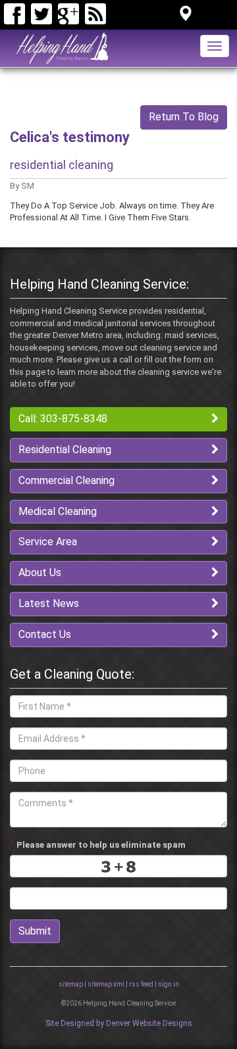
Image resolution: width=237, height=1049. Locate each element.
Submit (34, 931)
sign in (168, 984)
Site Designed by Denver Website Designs (118, 1023)
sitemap (71, 984)
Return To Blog (184, 116)
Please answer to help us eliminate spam (98, 844)
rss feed (141, 984)
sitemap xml (106, 984)
